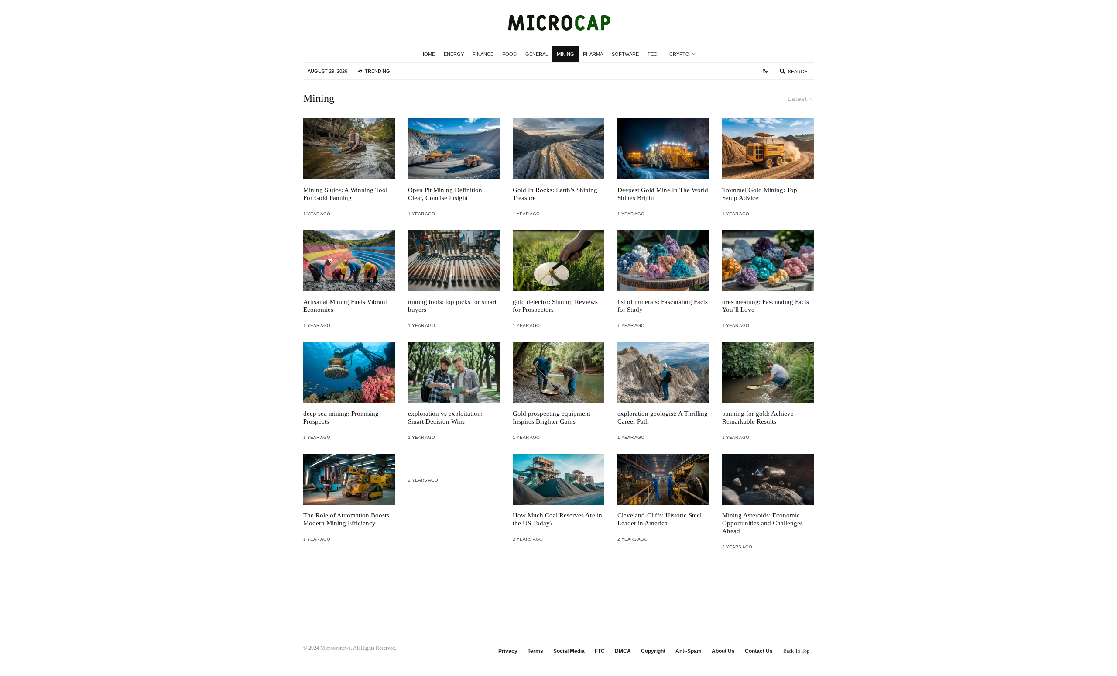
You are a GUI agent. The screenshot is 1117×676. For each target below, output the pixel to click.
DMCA (623, 651)
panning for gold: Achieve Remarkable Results (758, 417)
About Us (723, 651)
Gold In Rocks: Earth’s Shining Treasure (555, 193)
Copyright (653, 651)
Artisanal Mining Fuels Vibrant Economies (345, 305)
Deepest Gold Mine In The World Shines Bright (662, 193)
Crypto (679, 54)
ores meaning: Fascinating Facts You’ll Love (765, 305)
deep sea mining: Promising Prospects (341, 417)
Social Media (569, 651)
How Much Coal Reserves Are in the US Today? (557, 519)
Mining (565, 54)
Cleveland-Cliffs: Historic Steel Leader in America (659, 519)
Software (625, 54)
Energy (454, 54)
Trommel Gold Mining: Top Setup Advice (759, 193)
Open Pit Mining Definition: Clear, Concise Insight (446, 193)
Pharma (593, 54)
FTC (600, 651)
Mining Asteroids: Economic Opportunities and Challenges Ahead (762, 523)
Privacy (507, 651)
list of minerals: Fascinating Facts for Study (662, 305)
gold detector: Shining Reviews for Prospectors (555, 305)
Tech (654, 54)
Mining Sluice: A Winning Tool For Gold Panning (345, 193)
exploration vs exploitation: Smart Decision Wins (445, 417)
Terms (535, 651)
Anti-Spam (688, 651)
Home (428, 54)
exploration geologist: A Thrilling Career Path (662, 417)
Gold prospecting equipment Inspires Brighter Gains (551, 417)
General (536, 54)
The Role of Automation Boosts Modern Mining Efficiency (346, 519)
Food (509, 54)
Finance (483, 54)
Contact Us (759, 651)
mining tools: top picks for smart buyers (452, 305)
